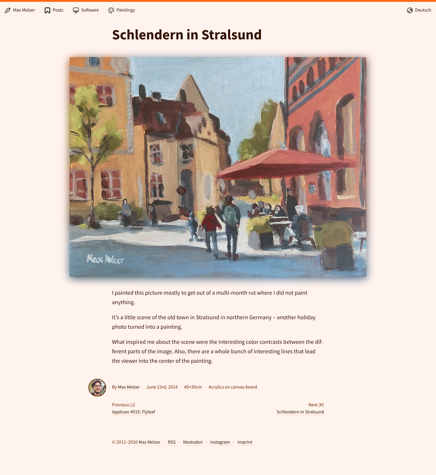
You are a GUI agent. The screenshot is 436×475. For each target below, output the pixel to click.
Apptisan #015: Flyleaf (133, 412)
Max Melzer (129, 387)
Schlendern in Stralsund (300, 412)
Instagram (220, 442)
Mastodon (193, 442)
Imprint (245, 442)
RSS (172, 442)
